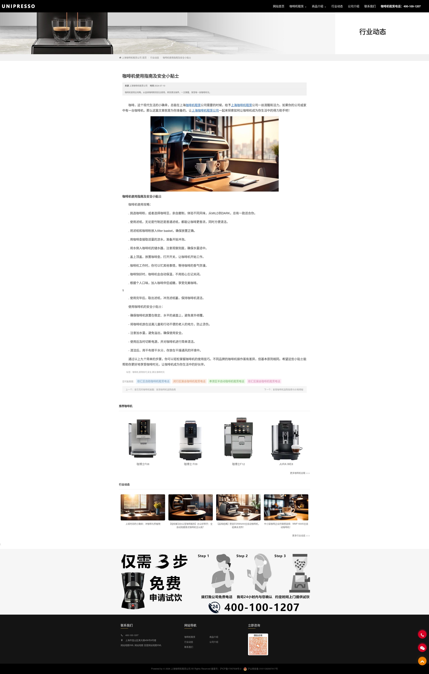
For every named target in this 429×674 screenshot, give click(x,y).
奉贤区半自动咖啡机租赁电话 (226, 381)
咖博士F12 (238, 464)
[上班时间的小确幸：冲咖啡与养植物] (143, 507)
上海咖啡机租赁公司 (205, 110)
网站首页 (278, 6)
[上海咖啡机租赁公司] (36, 6)
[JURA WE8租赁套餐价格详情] (286, 438)
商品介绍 (318, 6)
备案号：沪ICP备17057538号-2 (226, 668)
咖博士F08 (143, 464)
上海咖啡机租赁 (241, 105)
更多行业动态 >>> (301, 535)
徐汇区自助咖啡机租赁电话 (153, 381)
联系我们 (370, 6)
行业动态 (337, 6)
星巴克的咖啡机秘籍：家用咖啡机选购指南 (155, 389)
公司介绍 (353, 6)
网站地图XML (127, 645)
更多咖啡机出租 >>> (300, 472)
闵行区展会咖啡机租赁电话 (189, 381)
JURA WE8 (286, 464)
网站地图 (139, 645)
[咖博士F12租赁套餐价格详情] (238, 438)
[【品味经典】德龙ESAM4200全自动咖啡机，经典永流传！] (238, 507)
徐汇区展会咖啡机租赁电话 (264, 381)
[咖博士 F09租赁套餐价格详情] (190, 438)
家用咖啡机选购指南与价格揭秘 (288, 389)
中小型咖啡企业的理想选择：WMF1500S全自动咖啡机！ (286, 525)
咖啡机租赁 (296, 6)
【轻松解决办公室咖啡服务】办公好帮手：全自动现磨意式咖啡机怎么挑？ (190, 525)
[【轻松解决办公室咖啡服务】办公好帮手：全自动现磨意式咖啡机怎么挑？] (190, 507)
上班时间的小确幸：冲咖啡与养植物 (143, 523)
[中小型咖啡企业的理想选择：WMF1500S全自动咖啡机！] (286, 507)
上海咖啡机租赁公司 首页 (134, 57)
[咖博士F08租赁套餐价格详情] (143, 438)
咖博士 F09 (190, 464)
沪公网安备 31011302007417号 (263, 668)
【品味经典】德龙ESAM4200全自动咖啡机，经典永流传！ (238, 525)
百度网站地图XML (153, 645)
